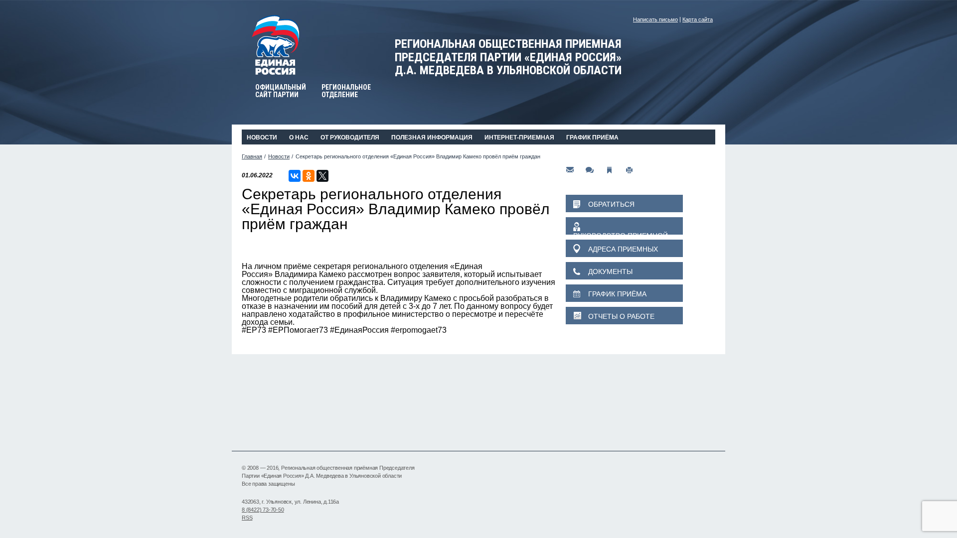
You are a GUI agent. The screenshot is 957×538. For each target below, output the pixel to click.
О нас (299, 137)
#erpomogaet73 (419, 330)
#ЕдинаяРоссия (359, 330)
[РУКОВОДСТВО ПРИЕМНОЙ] (624, 226)
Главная (252, 156)
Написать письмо (655, 19)
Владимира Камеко (310, 274)
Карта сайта (697, 19)
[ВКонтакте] (295, 176)
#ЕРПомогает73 (298, 330)
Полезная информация (432, 137)
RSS (247, 518)
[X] (322, 176)
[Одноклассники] (309, 176)
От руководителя (349, 137)
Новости (262, 137)
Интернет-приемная (519, 137)
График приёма (592, 137)
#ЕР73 (254, 330)
